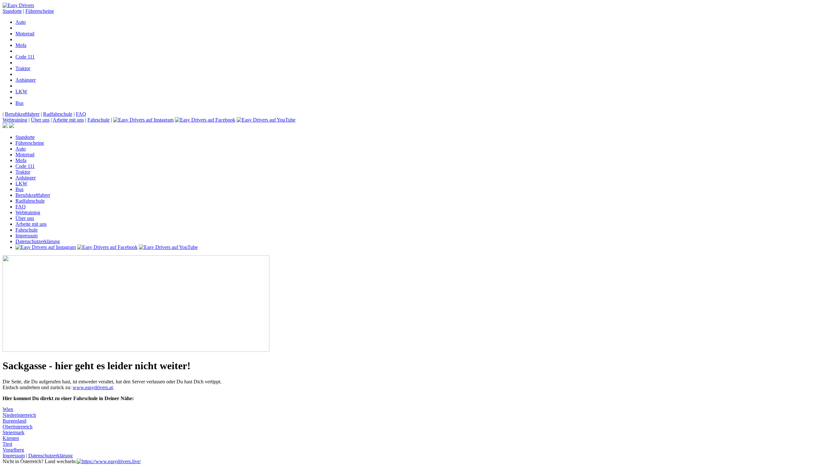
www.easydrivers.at (93, 387)
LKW (21, 91)
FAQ (81, 114)
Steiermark (13, 432)
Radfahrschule (57, 114)
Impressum (26, 235)
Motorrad (24, 33)
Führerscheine (39, 11)
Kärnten (11, 438)
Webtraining (15, 120)
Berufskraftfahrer (22, 114)
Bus (19, 103)
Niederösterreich (19, 415)
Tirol (7, 444)
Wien (8, 409)
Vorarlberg (13, 450)
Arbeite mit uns (68, 120)
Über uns (40, 120)
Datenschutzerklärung (37, 241)
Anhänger (25, 80)
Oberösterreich (17, 426)
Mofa (20, 45)
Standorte (12, 11)
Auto (20, 22)
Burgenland (14, 421)
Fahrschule (98, 120)
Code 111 (25, 57)
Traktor (22, 68)
